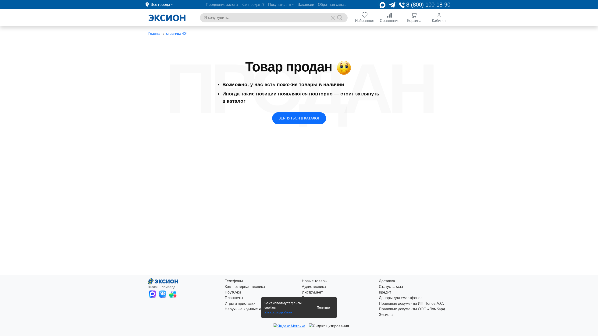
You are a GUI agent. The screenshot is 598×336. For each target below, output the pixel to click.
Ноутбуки (233, 292)
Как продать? (253, 5)
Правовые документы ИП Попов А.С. (411, 303)
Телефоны (234, 281)
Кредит (385, 292)
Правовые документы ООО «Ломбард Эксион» (412, 312)
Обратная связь (331, 5)
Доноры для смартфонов (401, 298)
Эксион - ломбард (161, 287)
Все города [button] (160, 5)
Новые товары (314, 281)
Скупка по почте (316, 309)
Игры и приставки (240, 303)
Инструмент (312, 292)
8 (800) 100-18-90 (427, 4)
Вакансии (306, 5)
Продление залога (222, 5)
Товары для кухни (317, 298)
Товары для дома (317, 303)
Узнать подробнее (278, 312)
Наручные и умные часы (246, 309)
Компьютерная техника (245, 287)
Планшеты (234, 298)
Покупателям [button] (279, 5)
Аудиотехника (314, 287)
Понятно (323, 307)
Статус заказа (391, 287)
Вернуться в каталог (299, 118)
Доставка (387, 281)
